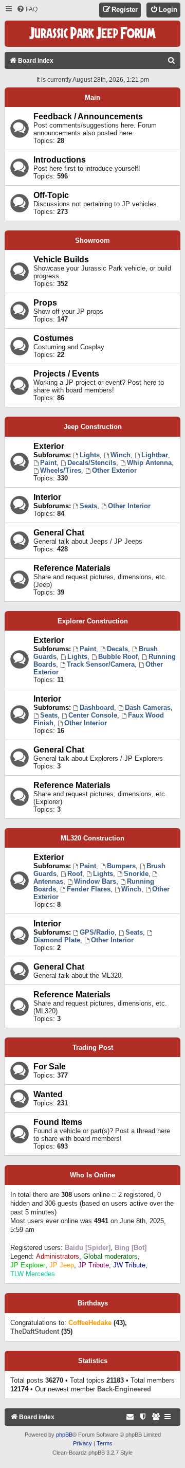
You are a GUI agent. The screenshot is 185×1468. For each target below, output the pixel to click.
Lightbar (154, 455)
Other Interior (129, 506)
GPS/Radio (97, 932)
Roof (74, 874)
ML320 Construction (92, 838)
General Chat (58, 532)
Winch (120, 455)
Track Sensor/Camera (101, 664)
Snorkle (136, 874)
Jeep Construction (93, 427)
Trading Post (92, 1047)
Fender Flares (88, 889)
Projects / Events (66, 373)
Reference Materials (71, 568)
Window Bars (95, 881)
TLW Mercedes (32, 1274)
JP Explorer (27, 1265)
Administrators (57, 1256)
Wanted (48, 1094)
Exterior (48, 446)
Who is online (92, 1175)
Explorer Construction (93, 621)
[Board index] (92, 34)
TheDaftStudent (34, 1331)
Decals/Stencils (91, 463)
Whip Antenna (149, 463)
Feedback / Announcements (88, 116)
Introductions (59, 159)
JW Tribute (129, 1265)
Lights (90, 455)
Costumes (53, 338)
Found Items (57, 1122)
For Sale (49, 1066)
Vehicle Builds (61, 259)
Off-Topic (51, 195)
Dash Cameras (148, 707)
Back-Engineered (124, 1389)
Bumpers (121, 866)
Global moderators (110, 1256)
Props (45, 302)
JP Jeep (61, 1265)
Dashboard (97, 707)
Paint (48, 463)
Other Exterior (114, 470)
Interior (47, 497)
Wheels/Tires (60, 470)
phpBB (64, 1434)
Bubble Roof (118, 656)
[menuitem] (27, 9)
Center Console (92, 715)
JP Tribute (93, 1265)
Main (92, 97)
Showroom (92, 240)
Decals (117, 649)
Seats (88, 506)
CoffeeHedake (90, 1323)
